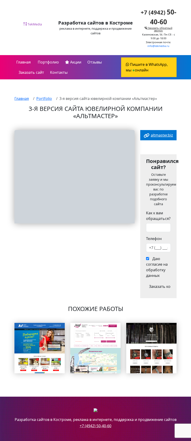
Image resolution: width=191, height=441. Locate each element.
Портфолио (48, 62)
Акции (75, 62)
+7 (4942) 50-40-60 (95, 425)
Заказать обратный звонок (159, 29)
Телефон (154, 238)
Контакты (59, 72)
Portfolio (44, 98)
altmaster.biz (162, 135)
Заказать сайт (31, 72)
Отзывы (94, 62)
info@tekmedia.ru (158, 46)
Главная (23, 62)
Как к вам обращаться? (158, 215)
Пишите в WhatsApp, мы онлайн (147, 67)
